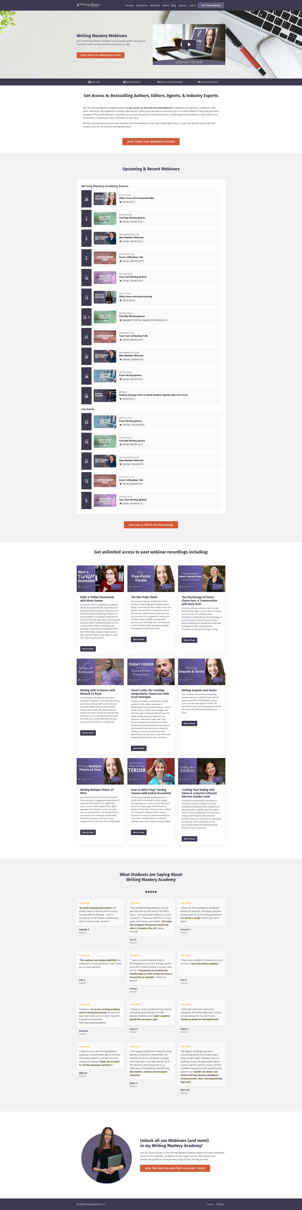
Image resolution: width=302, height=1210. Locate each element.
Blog (173, 5)
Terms (210, 1204)
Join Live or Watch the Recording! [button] (151, 524)
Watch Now (88, 648)
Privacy (220, 1204)
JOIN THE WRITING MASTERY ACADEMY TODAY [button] (175, 1168)
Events (165, 5)
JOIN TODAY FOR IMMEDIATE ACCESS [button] (100, 55)
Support (182, 5)
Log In (192, 5)
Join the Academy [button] (210, 5)
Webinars (155, 5)
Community (142, 5)
